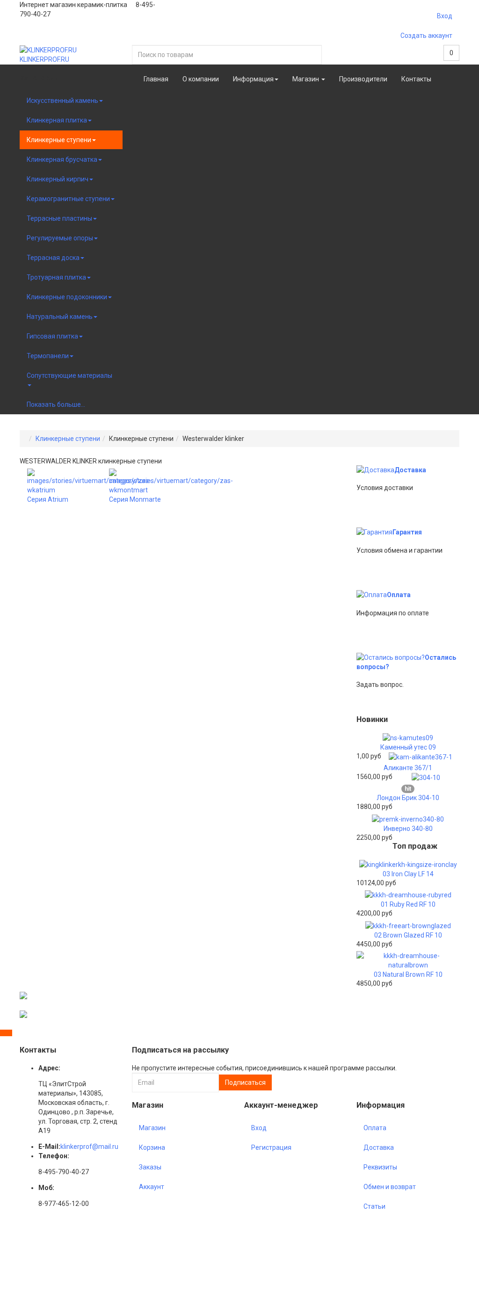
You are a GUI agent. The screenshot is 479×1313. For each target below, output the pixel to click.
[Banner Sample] (23, 995)
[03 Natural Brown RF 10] (407, 959)
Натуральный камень (60, 316)
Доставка (410, 470)
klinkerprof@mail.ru (89, 1146)
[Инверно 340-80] (408, 818)
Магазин (306, 79)
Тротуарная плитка (56, 277)
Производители (363, 79)
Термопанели (48, 356)
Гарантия (407, 532)
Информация (253, 79)
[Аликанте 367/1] (420, 756)
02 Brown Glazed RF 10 (408, 935)
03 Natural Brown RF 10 (408, 974)
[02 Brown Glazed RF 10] (408, 925)
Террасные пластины (59, 218)
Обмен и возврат (389, 1186)
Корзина (152, 1147)
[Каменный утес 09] (408, 737)
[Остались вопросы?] (390, 657)
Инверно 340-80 (408, 828)
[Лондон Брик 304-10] (426, 777)
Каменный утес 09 (408, 747)
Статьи (374, 1206)
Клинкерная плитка (57, 120)
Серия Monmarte (135, 499)
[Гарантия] (374, 532)
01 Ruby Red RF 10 (408, 904)
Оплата (399, 595)
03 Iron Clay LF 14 (408, 874)
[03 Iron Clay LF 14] (408, 864)
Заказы (150, 1167)
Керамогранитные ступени (68, 198)
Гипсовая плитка (52, 336)
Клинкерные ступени (59, 140)
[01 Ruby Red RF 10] (408, 894)
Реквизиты (380, 1167)
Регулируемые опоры (60, 238)
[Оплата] (371, 594)
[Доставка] (375, 470)
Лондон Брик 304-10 (408, 797)
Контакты (416, 79)
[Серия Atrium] (89, 481)
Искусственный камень (62, 100)
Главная (156, 79)
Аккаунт (151, 1186)
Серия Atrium (47, 499)
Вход (444, 16)
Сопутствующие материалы (69, 375)
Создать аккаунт (426, 35)
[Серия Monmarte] (171, 481)
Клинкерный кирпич (57, 179)
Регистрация (271, 1147)
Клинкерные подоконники (67, 297)
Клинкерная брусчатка (62, 159)
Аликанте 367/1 (408, 768)
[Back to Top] (6, 1033)
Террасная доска (53, 257)
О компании (200, 79)
